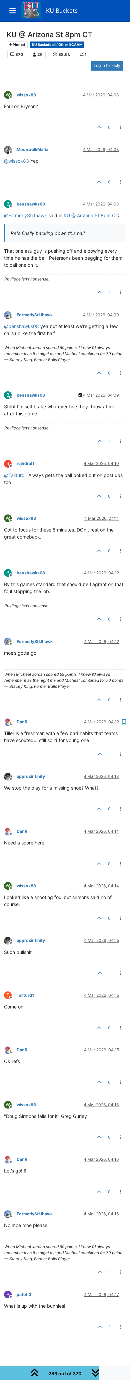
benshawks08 (31, 204)
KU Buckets (62, 10)
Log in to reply (107, 65)
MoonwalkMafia (32, 149)
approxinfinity (31, 776)
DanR (22, 721)
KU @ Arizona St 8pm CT (91, 215)
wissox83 (26, 94)
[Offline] (10, 149)
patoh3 (24, 1294)
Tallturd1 (25, 995)
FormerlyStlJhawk (35, 314)
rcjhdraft (25, 463)
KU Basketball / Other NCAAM (57, 45)
